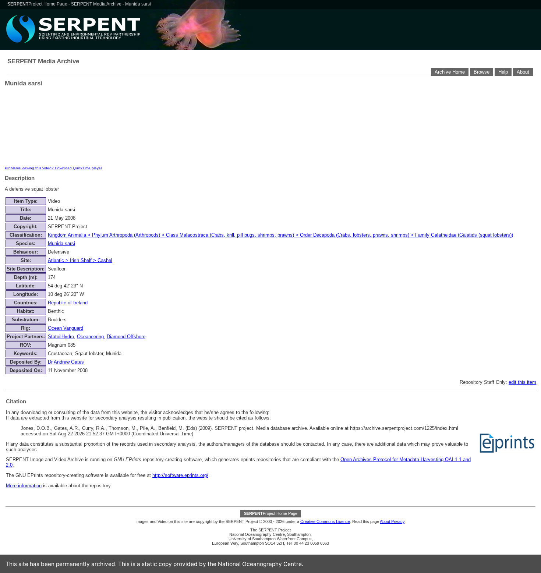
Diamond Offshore (126, 336)
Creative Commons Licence (325, 521)
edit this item (522, 382)
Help (503, 72)
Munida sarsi (61, 243)
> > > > (280, 235)
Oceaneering (90, 336)
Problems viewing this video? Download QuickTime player (53, 168)
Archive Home (450, 72)
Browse (481, 72)
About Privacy (392, 521)
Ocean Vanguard (65, 328)
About (523, 72)
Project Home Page (37, 4)
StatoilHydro (61, 336)
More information (24, 485)
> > (80, 260)
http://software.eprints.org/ (180, 475)
